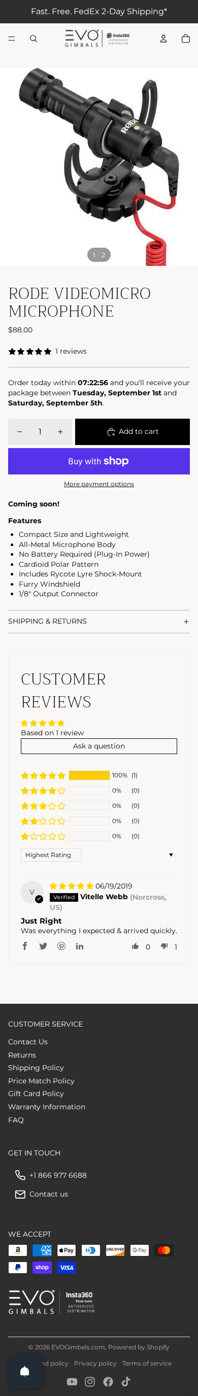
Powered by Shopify (139, 1347)
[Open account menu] (163, 38)
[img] (72, 886)
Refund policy (47, 1363)
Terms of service (147, 1363)
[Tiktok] (126, 1382)
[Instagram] (90, 1382)
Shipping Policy (36, 1067)
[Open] (25, 1371)
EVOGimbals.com (78, 1347)
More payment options (99, 484)
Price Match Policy (41, 1080)
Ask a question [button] (99, 746)
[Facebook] (108, 1382)
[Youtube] (72, 1382)
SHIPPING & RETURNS (47, 621)
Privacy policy (95, 1363)
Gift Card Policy (36, 1093)
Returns (22, 1055)
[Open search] (33, 38)
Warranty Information (46, 1106)
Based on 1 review (52, 732)
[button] (43, 775)
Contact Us (28, 1041)
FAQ (16, 1120)
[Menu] (11, 38)
